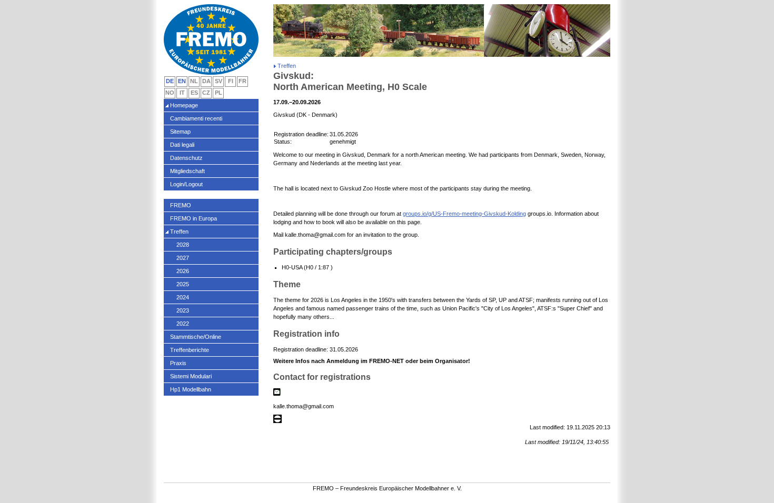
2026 (182, 271)
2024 (182, 297)
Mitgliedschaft (187, 171)
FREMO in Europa (193, 218)
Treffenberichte (189, 350)
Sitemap (180, 131)
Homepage (184, 105)
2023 (182, 310)
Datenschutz (186, 158)
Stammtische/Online (195, 337)
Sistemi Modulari (191, 376)
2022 (182, 323)
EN (182, 81)
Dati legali (182, 145)
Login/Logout (186, 184)
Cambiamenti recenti (196, 118)
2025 (182, 284)
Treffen (179, 231)
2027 (182, 258)
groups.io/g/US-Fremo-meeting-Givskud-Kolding (464, 213)
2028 (182, 245)
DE (170, 81)
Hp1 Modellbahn (190, 389)
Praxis (178, 363)
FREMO (180, 205)
